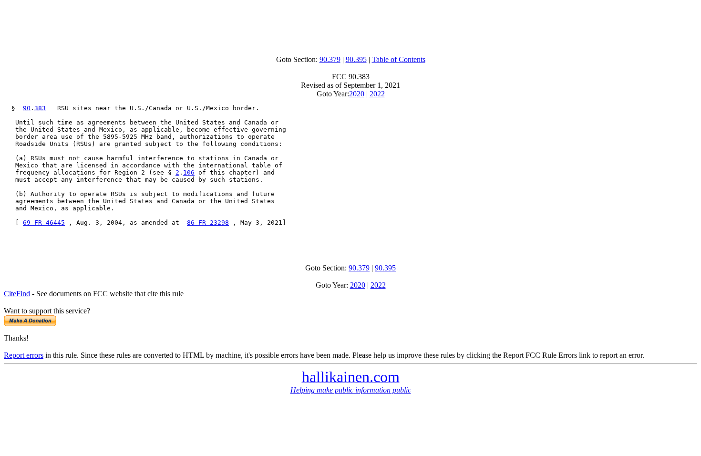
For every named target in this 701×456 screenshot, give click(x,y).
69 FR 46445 (44, 222)
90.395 (356, 59)
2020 (356, 94)
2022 (377, 94)
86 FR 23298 (208, 222)
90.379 (330, 59)
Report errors (23, 355)
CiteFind (17, 294)
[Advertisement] (350, 25)
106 (189, 172)
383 (40, 108)
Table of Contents (398, 59)
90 (27, 108)
